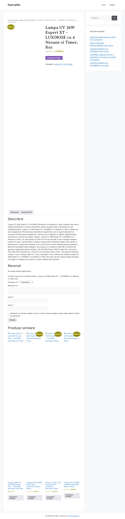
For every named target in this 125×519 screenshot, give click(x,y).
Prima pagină (12, 20)
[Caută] (114, 18)
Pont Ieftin (14, 4)
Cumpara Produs (54, 58)
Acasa (103, 5)
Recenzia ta (13, 286)
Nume (11, 297)
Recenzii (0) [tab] (27, 212)
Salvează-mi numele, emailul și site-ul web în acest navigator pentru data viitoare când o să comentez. (45, 314)
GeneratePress (74, 516)
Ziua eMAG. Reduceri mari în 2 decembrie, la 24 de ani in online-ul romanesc (103, 57)
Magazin (112, 5)
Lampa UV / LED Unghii (27, 20)
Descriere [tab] (15, 212)
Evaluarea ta (13, 282)
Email (10, 305)
